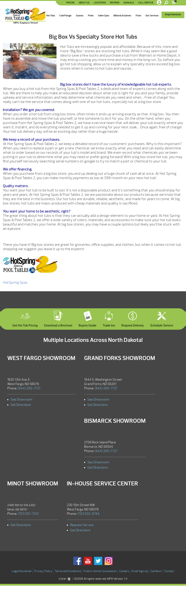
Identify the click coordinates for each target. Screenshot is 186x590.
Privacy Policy (43, 571)
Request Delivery (132, 325)
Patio (138, 15)
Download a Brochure (58, 325)
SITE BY (63, 578)
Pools (91, 15)
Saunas (79, 15)
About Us (84, 2)
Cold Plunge (65, 15)
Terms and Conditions (68, 571)
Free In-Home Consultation (100, 571)
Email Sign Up (140, 571)
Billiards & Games (122, 15)
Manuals (129, 2)
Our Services (152, 15)
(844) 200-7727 (29, 388)
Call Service (145, 2)
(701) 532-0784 (88, 514)
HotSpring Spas (15, 282)
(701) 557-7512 (28, 514)
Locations (100, 2)
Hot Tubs (50, 15)
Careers (124, 571)
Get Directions (21, 405)
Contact (169, 571)
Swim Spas (103, 15)
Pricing (70, 2)
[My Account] (159, 2)
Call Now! (156, 571)
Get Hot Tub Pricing (25, 325)
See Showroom (21, 400)
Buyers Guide (87, 325)
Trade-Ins (109, 325)
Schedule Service (161, 325)
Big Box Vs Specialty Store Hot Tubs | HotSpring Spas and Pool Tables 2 (25, 16)
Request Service (82, 525)
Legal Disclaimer (22, 571)
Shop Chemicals (173, 14)
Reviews (115, 2)
